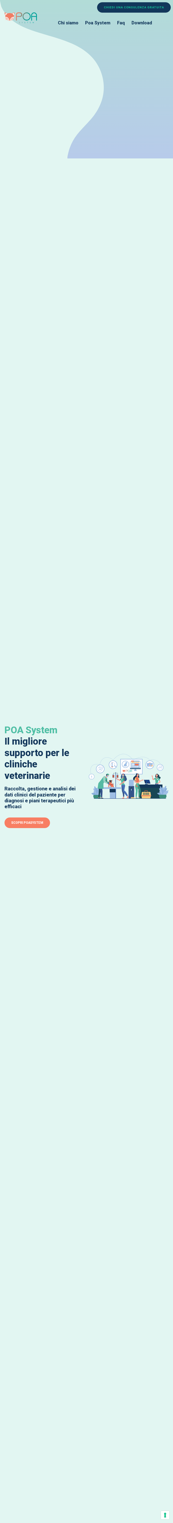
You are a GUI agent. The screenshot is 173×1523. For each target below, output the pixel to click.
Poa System (97, 23)
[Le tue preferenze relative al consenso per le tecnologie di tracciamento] (165, 1515)
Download (142, 23)
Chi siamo (68, 23)
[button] (134, 7)
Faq (121, 23)
